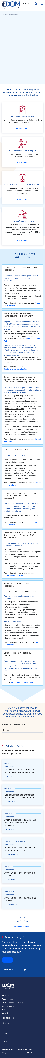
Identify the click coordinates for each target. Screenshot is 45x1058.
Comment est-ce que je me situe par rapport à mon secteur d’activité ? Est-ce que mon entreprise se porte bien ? (20, 379)
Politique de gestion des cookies (13, 1053)
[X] (25, 970)
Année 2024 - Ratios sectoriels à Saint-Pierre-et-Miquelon (19, 849)
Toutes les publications (22, 927)
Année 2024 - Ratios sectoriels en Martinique (20, 899)
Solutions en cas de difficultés (15, 369)
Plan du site (31, 1053)
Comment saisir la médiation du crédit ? (17, 654)
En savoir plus (22, 129)
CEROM (7, 1042)
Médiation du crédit (31, 677)
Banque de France (10, 1038)
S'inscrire (7, 960)
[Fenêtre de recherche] (36, 4)
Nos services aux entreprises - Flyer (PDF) (20, 80)
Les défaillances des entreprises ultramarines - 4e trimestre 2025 (19, 796)
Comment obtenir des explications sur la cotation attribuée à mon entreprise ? (20, 495)
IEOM (6, 1034)
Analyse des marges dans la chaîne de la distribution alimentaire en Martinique (21, 823)
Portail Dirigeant (28, 288)
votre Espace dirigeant (14, 409)
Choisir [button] (6, 730)
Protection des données (25, 1049)
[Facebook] (21, 970)
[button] (18, 919)
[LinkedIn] (17, 970)
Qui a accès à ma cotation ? (16, 449)
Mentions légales (7, 1049)
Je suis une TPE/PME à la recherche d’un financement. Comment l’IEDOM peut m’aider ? (20, 535)
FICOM (4, 1009)
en (29, 4)
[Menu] (42, 4)
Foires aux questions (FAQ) (12, 1003)
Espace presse (7, 999)
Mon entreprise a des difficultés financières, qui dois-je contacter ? (18, 314)
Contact (5, 1013)
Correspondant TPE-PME (14, 575)
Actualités (5, 996)
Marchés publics (8, 1006)
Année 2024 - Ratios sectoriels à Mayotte (19, 874)
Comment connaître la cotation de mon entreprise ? (20, 268)
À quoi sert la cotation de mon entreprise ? (17, 584)
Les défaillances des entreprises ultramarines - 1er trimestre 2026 (19, 771)
